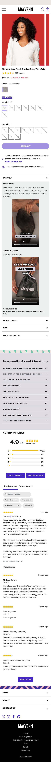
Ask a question (15, 475)
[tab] (25, 486)
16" (19, 107)
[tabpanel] (25, 588)
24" (4, 114)
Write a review (35, 475)
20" (32, 107)
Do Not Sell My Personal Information (25, 740)
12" (4, 107)
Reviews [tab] (10, 486)
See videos (7, 97)
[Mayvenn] (25, 9)
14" (12, 107)
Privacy (25, 733)
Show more (25, 679)
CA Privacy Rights (25, 736)
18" (26, 107)
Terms (25, 743)
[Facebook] (13, 716)
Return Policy (25, 750)
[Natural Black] (5, 89)
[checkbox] (28, 505)
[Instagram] (8, 716)
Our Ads (25, 747)
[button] (3, 9)
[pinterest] (18, 716)
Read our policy (13, 161)
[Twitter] (3, 716)
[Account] (42, 9)
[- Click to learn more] (25, 0)
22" (39, 107)
